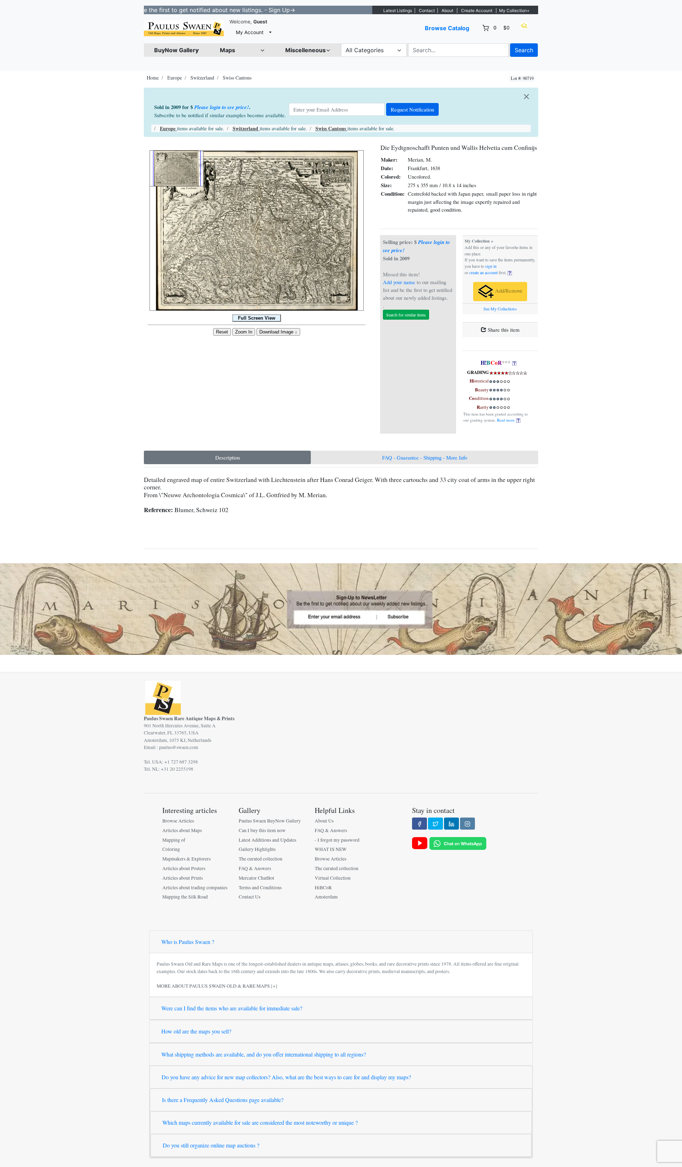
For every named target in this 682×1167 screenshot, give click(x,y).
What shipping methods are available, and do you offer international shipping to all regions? (263, 1054)
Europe (174, 77)
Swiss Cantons (237, 77)
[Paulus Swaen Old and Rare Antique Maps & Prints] (184, 28)
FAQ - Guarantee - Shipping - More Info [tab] (424, 457)
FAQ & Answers (255, 868)
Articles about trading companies (194, 887)
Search (524, 50)
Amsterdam (326, 897)
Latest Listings (397, 10)
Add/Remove (508, 290)
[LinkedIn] (451, 824)
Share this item (503, 329)
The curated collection (260, 859)
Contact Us (249, 897)
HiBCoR (323, 887)
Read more (506, 420)
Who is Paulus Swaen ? (187, 941)
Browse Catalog (447, 28)
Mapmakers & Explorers (186, 859)
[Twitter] (435, 824)
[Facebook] (419, 824)
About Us (324, 821)
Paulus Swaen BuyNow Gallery (270, 821)
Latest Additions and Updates (267, 840)
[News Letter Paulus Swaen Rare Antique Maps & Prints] (341, 608)
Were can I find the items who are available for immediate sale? (231, 1008)
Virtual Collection (333, 878)
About (447, 10)
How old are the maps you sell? (196, 1031)
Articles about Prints (182, 878)
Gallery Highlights (257, 849)
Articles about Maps (182, 830)
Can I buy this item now (262, 830)
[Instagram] (467, 824)
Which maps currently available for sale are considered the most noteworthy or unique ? (260, 1122)
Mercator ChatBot (256, 878)
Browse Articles (178, 821)
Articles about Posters (183, 868)
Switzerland (202, 77)
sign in (491, 266)
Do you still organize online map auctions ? (211, 1145)
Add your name (399, 282)
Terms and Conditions (260, 887)
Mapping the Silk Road (185, 897)
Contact (427, 10)
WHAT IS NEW (331, 849)
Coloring (171, 849)
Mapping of (173, 840)
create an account (483, 272)
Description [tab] (227, 457)
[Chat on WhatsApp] (457, 843)
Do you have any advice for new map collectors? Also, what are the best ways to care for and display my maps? (286, 1077)
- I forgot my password (337, 840)
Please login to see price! (221, 107)
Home (153, 77)
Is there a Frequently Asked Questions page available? (222, 1099)
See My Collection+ (500, 308)
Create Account (476, 10)
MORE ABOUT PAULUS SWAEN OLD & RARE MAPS (213, 986)
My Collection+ (514, 10)
